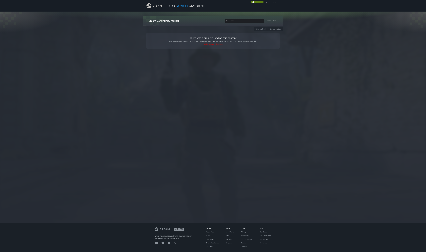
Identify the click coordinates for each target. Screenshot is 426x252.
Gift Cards (209, 246)
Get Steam (263, 232)
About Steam (210, 232)
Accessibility (245, 235)
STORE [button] (172, 6)
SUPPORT (201, 6)
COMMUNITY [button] (182, 6)
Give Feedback (261, 29)
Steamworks (210, 239)
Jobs (227, 235)
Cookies (243, 243)
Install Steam (258, 2)
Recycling (229, 243)
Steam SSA (209, 235)
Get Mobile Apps (265, 235)
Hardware (229, 239)
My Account (264, 243)
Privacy (243, 232)
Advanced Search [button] (271, 21)
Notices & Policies (247, 239)
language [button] (274, 2)
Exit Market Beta (275, 29)
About (192, 6)
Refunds (244, 246)
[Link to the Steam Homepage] (156, 6)
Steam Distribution (212, 243)
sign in (267, 2)
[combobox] (244, 21)
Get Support (264, 239)
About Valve (230, 232)
